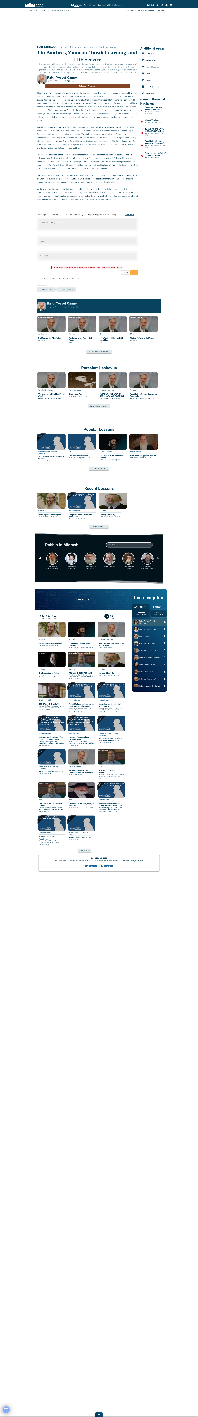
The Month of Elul (45, 700)
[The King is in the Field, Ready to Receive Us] (81, 797)
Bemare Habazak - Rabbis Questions (47, 452)
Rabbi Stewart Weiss (45, 710)
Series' (158, 607)
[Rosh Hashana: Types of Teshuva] (143, 448)
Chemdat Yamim (45, 733)
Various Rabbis (44, 745)
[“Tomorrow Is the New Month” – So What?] (51, 387)
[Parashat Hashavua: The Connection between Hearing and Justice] (81, 764)
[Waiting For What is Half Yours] (143, 330)
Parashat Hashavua (67, 289)
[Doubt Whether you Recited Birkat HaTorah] (51, 449)
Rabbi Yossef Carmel (152, 111)
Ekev (40, 799)
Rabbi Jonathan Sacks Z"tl (47, 677)
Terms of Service (77, 278)
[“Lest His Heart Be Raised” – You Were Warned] (154, 156)
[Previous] (40, 558)
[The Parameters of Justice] (52, 666)
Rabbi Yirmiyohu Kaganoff (108, 460)
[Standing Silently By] (113, 507)
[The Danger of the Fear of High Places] (82, 331)
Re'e (100, 766)
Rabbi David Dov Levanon (77, 808)
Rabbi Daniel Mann (44, 461)
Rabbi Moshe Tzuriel (106, 517)
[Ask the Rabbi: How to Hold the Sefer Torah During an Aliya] (111, 731)
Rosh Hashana (135, 451)
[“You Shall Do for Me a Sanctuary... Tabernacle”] (143, 387)
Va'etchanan (42, 334)
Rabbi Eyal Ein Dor (74, 458)
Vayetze (72, 334)
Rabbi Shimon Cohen (137, 458)
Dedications (117, 5)
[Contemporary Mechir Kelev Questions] (81, 637)
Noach (102, 334)
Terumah (133, 390)
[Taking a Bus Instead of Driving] (52, 763)
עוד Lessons (85, 850)
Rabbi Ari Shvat (73, 679)
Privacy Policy (66, 278)
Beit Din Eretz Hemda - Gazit (78, 519)
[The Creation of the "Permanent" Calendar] (113, 449)
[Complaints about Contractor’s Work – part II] (82, 508)
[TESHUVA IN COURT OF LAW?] (81, 667)
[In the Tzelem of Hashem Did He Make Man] (113, 331)
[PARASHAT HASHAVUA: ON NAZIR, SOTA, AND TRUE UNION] (113, 387)
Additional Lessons (47, 289)
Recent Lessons (99, 488)
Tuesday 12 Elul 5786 (37, 10)
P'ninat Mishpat (74, 510)
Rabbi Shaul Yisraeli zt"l (152, 122)
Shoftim (103, 510)
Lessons (140, 607)
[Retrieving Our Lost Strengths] (51, 507)
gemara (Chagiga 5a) (61, 110)
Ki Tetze (41, 510)
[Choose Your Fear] (82, 386)
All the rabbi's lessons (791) (100, 352)
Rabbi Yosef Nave (44, 517)
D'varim (133, 334)
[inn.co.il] (148, 5)
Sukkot (71, 451)
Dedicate (160, 11)
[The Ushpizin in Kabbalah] (82, 448)
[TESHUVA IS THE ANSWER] (52, 698)
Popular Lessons (99, 429)
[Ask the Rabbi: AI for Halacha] (81, 830)
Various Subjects (106, 451)
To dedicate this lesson (88, 86)
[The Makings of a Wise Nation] (51, 330)
